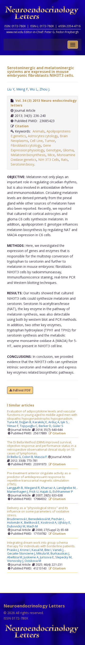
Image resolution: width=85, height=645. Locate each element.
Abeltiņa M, (15, 557)
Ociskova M (33, 561)
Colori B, (28, 457)
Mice (51, 155)
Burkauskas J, (61, 553)
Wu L (34, 89)
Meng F (22, 89)
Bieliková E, (32, 523)
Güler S (58, 426)
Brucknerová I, (17, 519)
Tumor (50, 140)
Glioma (68, 150)
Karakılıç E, (40, 422)
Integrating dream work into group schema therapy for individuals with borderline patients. (41, 544)
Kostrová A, (49, 523)
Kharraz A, (49, 488)
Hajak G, (46, 492)
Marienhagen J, (18, 492)
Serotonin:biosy (22, 164)
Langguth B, (15, 488)
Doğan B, (26, 422)
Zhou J (44, 89)
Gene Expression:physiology (31, 147)
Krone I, (26, 550)
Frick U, (34, 492)
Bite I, (48, 550)
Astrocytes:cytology (43, 136)
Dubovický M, (17, 526)
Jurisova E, (47, 557)
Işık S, (65, 422)
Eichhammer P (63, 492)
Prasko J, (13, 550)
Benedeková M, (39, 519)
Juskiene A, (32, 557)
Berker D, (46, 426)
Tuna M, (13, 422)
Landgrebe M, (67, 488)
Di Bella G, (14, 457)
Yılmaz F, (13, 426)
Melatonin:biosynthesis (28, 155)
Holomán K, (15, 523)
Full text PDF (21, 390)
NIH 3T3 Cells (48, 159)
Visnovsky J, (16, 561)
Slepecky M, (64, 557)
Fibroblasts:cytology (26, 145)
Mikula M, (43, 553)
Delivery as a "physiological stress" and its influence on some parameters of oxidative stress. (38, 511)
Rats (64, 159)
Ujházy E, (65, 523)
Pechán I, (58, 519)
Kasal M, (38, 550)
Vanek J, (59, 550)
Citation (22, 126)
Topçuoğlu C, (29, 426)
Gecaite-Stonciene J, (21, 553)
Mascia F (40, 457)
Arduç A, (54, 422)
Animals (39, 131)
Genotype (53, 150)
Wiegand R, (32, 488)
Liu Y (10, 89)
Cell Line (36, 140)
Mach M (32, 526)
